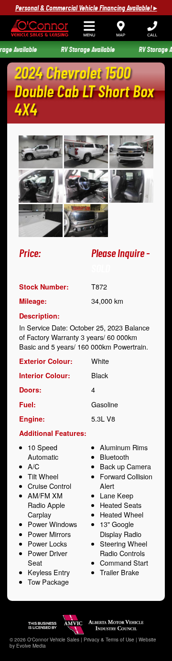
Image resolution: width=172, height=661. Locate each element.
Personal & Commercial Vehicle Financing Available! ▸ (86, 8)
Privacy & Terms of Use (109, 639)
